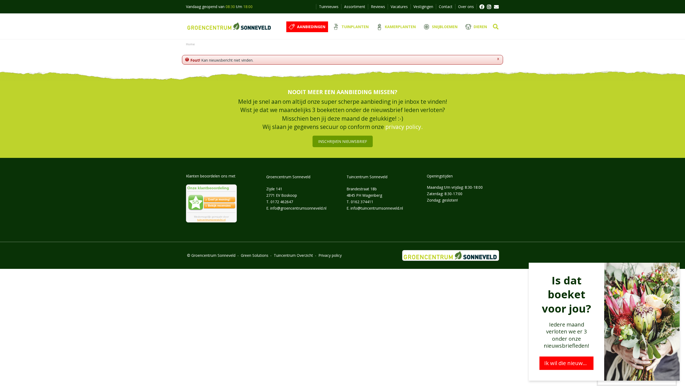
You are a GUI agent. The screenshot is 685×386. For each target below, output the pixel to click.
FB (481, 6)
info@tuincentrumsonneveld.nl (377, 208)
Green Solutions (254, 255)
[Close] (672, 270)
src (495, 26)
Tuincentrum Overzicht (293, 255)
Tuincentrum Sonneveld (367, 176)
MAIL (496, 6)
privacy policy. (404, 127)
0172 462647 (282, 201)
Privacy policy (330, 255)
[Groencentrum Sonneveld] (229, 26)
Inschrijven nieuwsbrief (342, 141)
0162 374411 (362, 201)
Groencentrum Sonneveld (288, 176)
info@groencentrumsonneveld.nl (298, 208)
